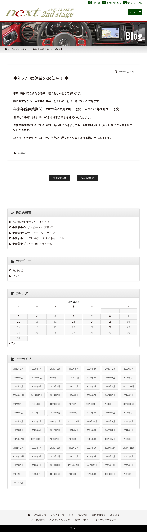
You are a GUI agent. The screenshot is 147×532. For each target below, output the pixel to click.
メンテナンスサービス (62, 515)
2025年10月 (73, 378)
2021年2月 (73, 448)
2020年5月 (110, 456)
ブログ (14, 49)
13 (73, 321)
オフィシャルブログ (59, 519)
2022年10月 (91, 421)
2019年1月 (18, 483)
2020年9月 (37, 456)
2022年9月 (110, 421)
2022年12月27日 (126, 71)
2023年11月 (110, 404)
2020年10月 (18, 456)
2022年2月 (110, 430)
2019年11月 (91, 465)
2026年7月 (37, 369)
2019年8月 (18, 474)
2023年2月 (18, 421)
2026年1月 (18, 378)
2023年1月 (37, 421)
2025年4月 (55, 386)
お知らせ (25, 49)
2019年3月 (110, 474)
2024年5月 (129, 395)
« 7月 (12, 343)
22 (110, 327)
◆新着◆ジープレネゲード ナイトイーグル (38, 238)
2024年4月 (18, 404)
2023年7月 (55, 412)
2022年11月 (73, 421)
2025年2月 (92, 386)
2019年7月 (37, 474)
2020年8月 (55, 456)
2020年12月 (110, 448)
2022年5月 (55, 430)
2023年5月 (92, 412)
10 (18, 321)
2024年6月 (110, 395)
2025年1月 (110, 386)
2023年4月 (110, 412)
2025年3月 (73, 386)
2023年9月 (18, 412)
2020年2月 (37, 465)
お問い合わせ (81, 519)
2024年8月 (73, 395)
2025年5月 (37, 386)
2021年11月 (36, 439)
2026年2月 (129, 369)
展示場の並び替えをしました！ (31, 221)
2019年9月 (129, 465)
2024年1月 (73, 404)
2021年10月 (55, 439)
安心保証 (82, 515)
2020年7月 (73, 456)
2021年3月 (55, 448)
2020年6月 (92, 456)
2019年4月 (92, 474)
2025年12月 (36, 378)
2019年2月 (129, 474)
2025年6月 (18, 386)
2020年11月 (128, 448)
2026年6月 (55, 369)
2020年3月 (18, 465)
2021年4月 (37, 448)
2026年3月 (110, 369)
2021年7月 (110, 439)
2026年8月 (18, 369)
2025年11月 (55, 378)
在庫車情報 (40, 515)
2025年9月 (92, 378)
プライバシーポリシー (104, 519)
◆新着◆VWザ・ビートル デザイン (33, 227)
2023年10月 (128, 404)
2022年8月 (129, 421)
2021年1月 (92, 448)
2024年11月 (18, 395)
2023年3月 (129, 412)
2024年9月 (55, 395)
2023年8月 (37, 412)
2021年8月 (92, 439)
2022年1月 (129, 430)
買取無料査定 (99, 515)
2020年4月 (129, 456)
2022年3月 (92, 430)
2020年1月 (55, 465)
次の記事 (86, 177)
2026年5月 (73, 369)
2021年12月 (18, 439)
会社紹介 (114, 515)
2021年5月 (18, 448)
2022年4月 (73, 430)
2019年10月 (110, 465)
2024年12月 (128, 386)
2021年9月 (73, 439)
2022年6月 (37, 430)
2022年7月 (18, 430)
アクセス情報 (38, 519)
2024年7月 (92, 395)
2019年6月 (55, 474)
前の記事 (60, 177)
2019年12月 (73, 465)
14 (91, 321)
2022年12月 (55, 421)
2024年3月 (37, 404)
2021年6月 (129, 439)
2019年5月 (73, 474)
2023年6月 (73, 412)
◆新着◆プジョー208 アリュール (32, 243)
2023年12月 (91, 404)
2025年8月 (110, 378)
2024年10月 (36, 395)
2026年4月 (92, 369)
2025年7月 (129, 378)
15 (110, 321)
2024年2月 (55, 404)
